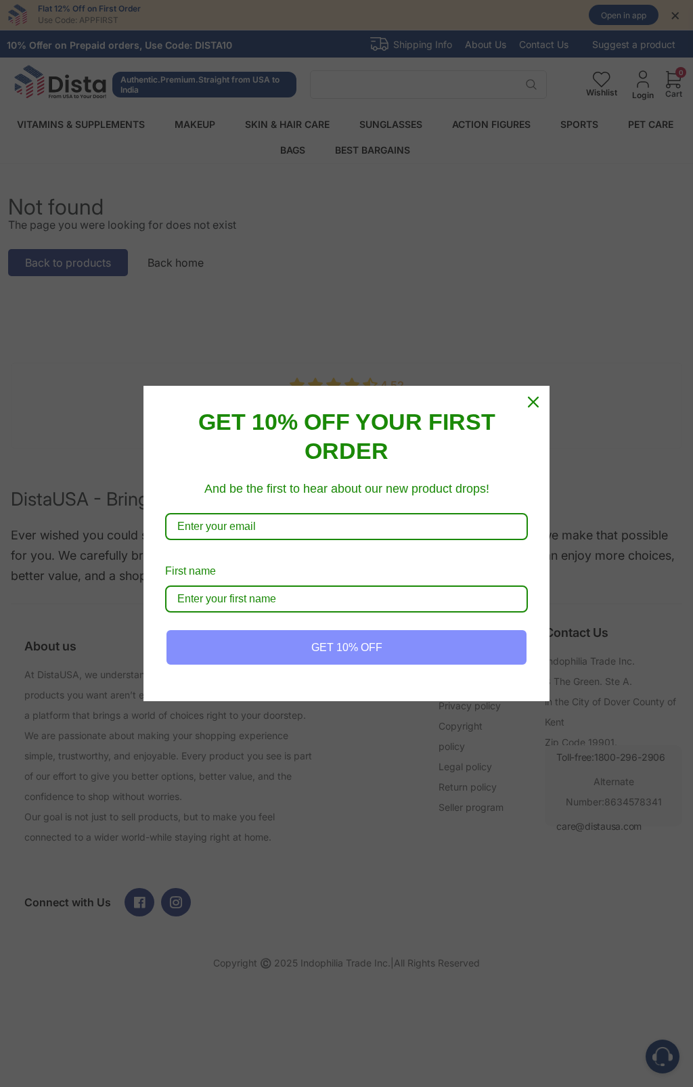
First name (190, 571)
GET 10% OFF (346, 647)
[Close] (533, 402)
